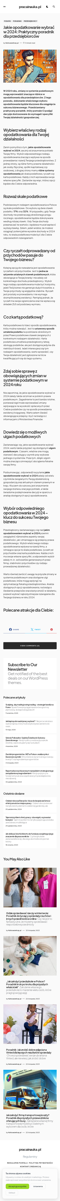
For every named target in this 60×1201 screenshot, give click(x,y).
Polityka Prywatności (41, 1163)
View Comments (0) (30, 646)
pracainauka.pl (30, 7)
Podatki (7, 21)
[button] (4, 7)
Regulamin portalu (17, 1163)
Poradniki (17, 21)
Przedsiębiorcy (30, 21)
